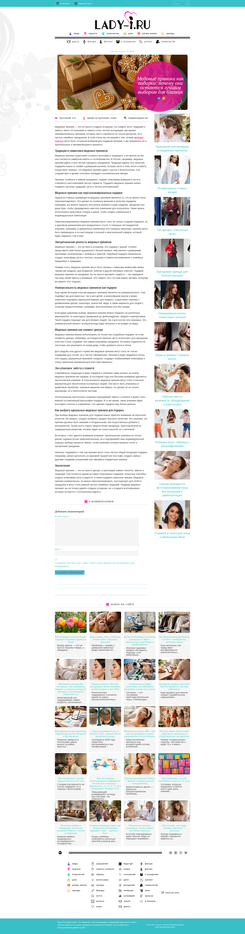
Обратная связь (84, 3)
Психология (113, 33)
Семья (127, 869)
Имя (58, 549)
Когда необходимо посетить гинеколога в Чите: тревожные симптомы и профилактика (139, 640)
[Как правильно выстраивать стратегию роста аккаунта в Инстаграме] (71, 726)
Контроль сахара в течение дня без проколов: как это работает (174, 687)
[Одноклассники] (163, 98)
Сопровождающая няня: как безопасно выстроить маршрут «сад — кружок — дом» (105, 829)
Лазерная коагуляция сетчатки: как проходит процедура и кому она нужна (139, 687)
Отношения (129, 874)
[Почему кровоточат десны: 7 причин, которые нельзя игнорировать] (140, 773)
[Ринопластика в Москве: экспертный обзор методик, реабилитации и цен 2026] (105, 679)
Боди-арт (128, 863)
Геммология (168, 41)
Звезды (170, 33)
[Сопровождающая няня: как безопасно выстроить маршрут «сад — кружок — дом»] (105, 821)
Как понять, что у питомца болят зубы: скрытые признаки (105, 639)
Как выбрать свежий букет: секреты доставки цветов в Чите (71, 639)
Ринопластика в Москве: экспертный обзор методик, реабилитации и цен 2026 (105, 687)
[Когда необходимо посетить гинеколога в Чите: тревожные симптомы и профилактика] (140, 632)
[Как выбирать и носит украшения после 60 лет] (71, 773)
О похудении (128, 41)
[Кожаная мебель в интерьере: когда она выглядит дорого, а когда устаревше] (71, 821)
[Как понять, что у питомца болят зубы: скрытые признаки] (105, 632)
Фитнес (108, 41)
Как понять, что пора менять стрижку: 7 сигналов (174, 828)
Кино (147, 890)
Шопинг (148, 41)
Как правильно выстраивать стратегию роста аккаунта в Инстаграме (71, 734)
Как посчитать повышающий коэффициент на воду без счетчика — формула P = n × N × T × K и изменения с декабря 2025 (105, 783)
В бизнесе (150, 901)
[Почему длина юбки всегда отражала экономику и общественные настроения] (174, 726)
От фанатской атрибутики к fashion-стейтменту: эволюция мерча (174, 639)
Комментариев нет (138, 118)
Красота (93, 33)
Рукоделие (129, 885)
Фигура (92, 41)
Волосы (100, 901)
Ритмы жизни (149, 33)
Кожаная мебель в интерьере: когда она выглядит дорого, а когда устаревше (71, 829)
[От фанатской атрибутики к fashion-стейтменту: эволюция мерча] (174, 632)
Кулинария (129, 896)
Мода (76, 33)
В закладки (64, 3)
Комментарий (62, 516)
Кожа (99, 906)
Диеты (75, 41)
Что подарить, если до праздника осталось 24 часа (174, 779)
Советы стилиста (105, 869)
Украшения (102, 863)
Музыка (149, 896)
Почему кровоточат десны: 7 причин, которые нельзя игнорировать (140, 781)
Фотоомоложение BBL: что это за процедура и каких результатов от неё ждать (139, 734)
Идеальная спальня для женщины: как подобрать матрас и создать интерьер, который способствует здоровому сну (71, 689)
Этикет (127, 901)
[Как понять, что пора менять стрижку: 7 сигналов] (174, 821)
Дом (130, 33)
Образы (100, 874)
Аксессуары (102, 880)
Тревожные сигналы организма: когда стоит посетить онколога (139, 828)
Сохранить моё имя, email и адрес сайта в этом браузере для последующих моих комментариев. (95, 564)
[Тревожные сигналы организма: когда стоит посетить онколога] (140, 821)
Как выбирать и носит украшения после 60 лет (71, 779)
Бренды (100, 890)
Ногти (99, 896)
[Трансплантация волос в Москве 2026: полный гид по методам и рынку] (105, 726)
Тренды (100, 885)
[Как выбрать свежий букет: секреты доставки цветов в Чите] (71, 632)
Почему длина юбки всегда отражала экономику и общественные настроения (174, 734)
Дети (126, 880)
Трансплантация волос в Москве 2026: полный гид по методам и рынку (105, 734)
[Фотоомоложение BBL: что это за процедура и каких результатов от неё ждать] (140, 726)
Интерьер (128, 890)
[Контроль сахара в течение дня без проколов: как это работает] (174, 679)
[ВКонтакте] (158, 98)
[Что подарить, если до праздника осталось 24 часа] (174, 773)
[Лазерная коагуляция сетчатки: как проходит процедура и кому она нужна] (140, 679)
